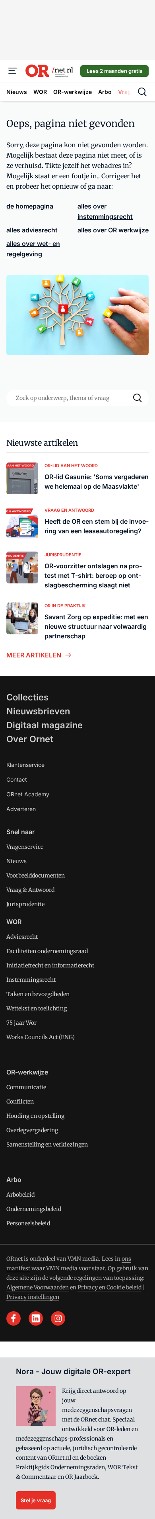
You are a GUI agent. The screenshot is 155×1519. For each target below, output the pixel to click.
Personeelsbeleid (28, 1223)
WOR (13, 922)
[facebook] (13, 1318)
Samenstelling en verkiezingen (47, 1144)
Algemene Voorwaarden (37, 1287)
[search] (142, 92)
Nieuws (16, 861)
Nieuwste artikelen (42, 443)
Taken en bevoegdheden (38, 994)
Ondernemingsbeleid (33, 1209)
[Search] (137, 398)
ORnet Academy (27, 794)
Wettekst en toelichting (36, 1008)
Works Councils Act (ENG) (40, 1037)
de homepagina (29, 206)
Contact (16, 779)
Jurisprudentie (25, 904)
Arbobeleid (20, 1194)
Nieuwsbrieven (38, 711)
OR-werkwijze (27, 1072)
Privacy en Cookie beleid (109, 1287)
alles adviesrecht (32, 230)
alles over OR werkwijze (113, 230)
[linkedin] (36, 1318)
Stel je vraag (36, 1500)
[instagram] (58, 1318)
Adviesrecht (22, 936)
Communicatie (26, 1087)
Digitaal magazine (44, 725)
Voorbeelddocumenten (35, 875)
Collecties (27, 697)
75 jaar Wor (21, 1022)
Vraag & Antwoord (30, 889)
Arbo (13, 1180)
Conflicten (20, 1101)
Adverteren (21, 808)
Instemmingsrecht (31, 979)
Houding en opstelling (35, 1115)
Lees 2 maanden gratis (114, 71)
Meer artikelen (33, 655)
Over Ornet (29, 739)
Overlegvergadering (32, 1130)
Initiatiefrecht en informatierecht (50, 965)
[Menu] (12, 71)
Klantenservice (25, 764)
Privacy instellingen (32, 1297)
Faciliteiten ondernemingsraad (47, 951)
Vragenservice (24, 846)
